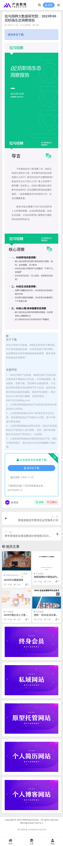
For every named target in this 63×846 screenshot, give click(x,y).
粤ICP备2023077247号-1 (31, 823)
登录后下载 (33, 468)
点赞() (53, 502)
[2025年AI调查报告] (16, 560)
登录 (50, 5)
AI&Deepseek (12, 575)
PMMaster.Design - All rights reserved (40, 819)
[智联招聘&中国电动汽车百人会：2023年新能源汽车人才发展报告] (46, 560)
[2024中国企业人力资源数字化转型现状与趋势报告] (16, 598)
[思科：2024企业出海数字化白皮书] (46, 598)
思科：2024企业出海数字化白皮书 (46, 616)
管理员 (14, 502)
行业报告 (27, 25)
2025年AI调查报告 (13, 579)
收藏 (41, 502)
